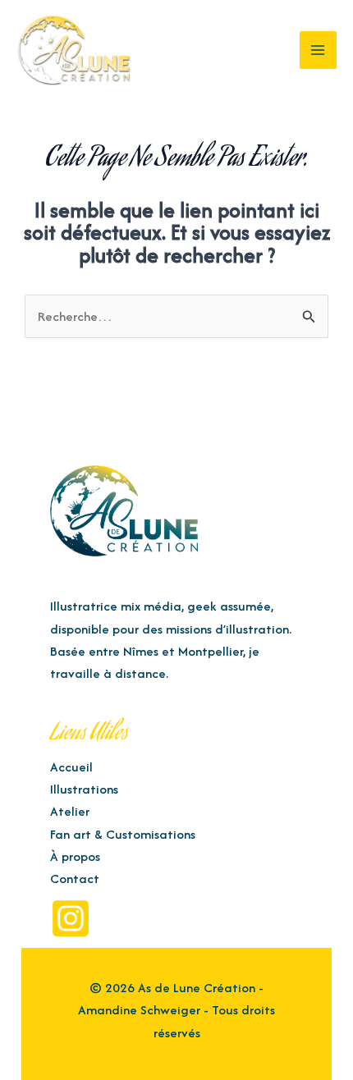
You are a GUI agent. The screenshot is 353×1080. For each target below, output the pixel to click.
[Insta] (70, 918)
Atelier (69, 811)
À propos (75, 856)
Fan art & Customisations (122, 834)
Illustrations (84, 789)
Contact (74, 878)
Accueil (71, 766)
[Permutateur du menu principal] (318, 50)
